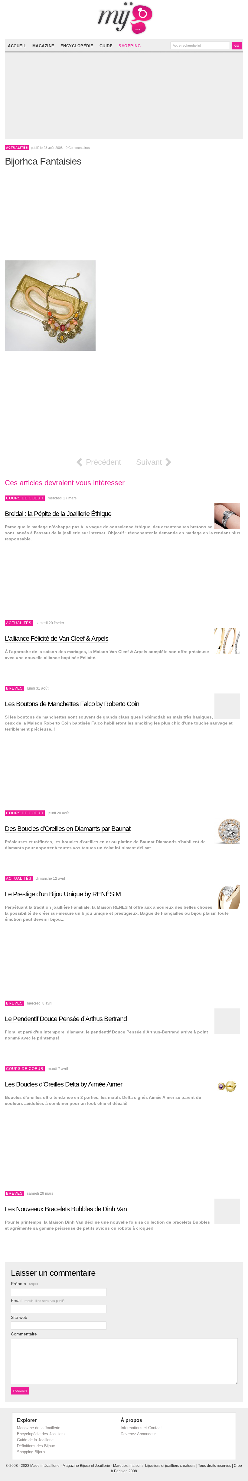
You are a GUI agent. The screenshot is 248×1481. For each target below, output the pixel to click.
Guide (106, 46)
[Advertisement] (125, 97)
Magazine (43, 46)
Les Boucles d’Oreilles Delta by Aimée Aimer (63, 1084)
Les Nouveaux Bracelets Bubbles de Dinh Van (66, 1209)
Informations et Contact (141, 1428)
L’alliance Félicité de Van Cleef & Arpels (56, 638)
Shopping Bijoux (31, 1452)
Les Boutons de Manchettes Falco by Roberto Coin (72, 704)
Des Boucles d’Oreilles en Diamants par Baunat (67, 828)
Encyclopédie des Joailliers (41, 1434)
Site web (19, 1317)
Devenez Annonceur (138, 1434)
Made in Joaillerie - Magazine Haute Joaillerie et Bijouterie (124, 18)
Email (37, 1300)
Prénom (24, 1283)
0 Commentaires (78, 147)
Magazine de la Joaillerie (38, 1428)
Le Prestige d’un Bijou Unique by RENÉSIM (63, 894)
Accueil (17, 46)
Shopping (130, 46)
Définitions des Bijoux (36, 1446)
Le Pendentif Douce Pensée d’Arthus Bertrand (66, 1019)
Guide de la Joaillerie (35, 1440)
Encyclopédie (76, 46)
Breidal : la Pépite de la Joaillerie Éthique (58, 513)
